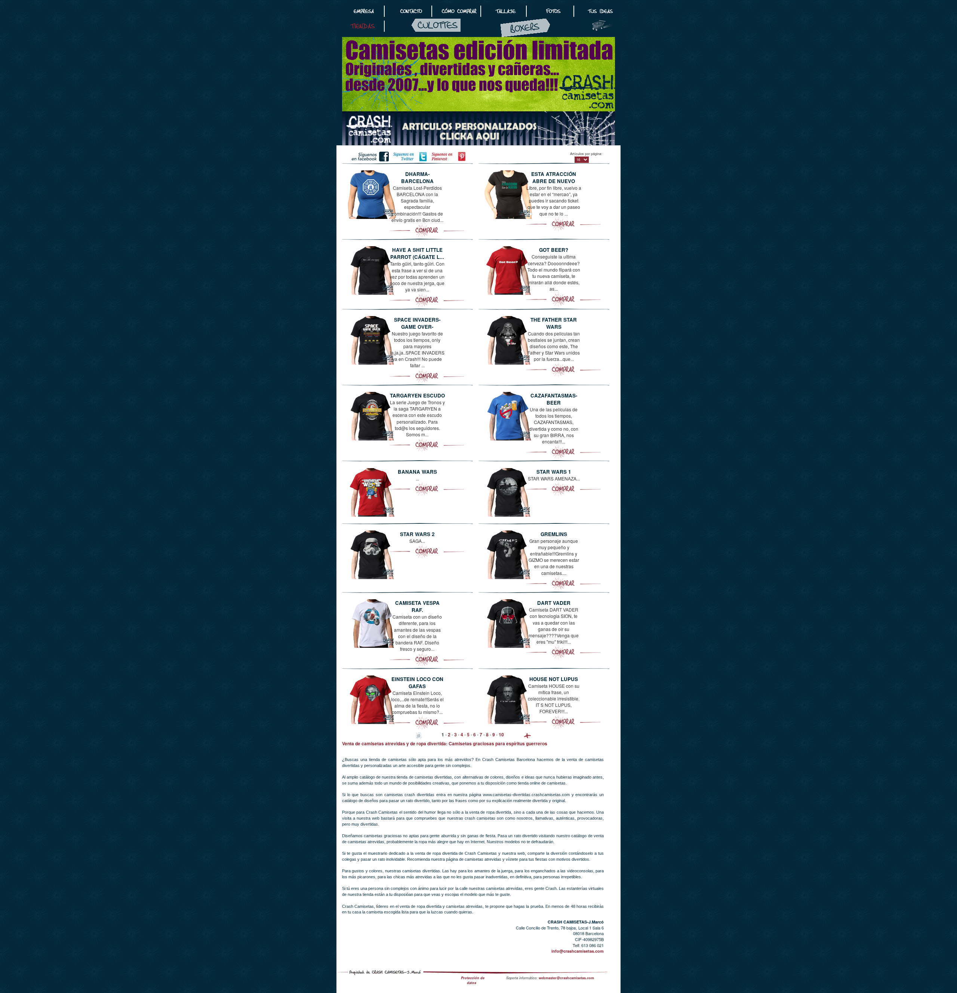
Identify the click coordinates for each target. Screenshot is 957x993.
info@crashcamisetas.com (577, 951)
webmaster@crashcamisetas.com (566, 977)
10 (501, 734)
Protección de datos (472, 980)
